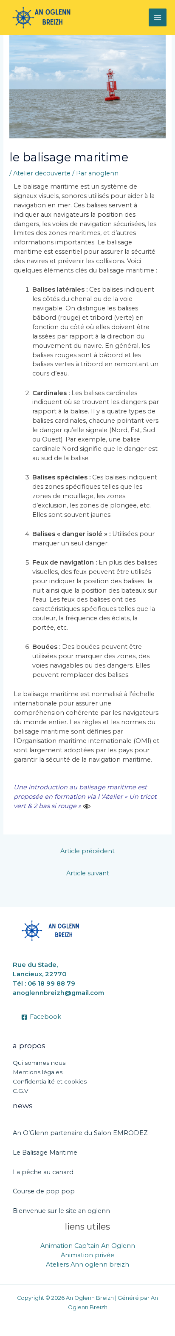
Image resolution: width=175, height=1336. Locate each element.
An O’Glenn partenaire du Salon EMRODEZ (80, 1133)
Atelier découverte (42, 173)
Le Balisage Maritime (45, 1152)
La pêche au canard (43, 1172)
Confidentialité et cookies (50, 1081)
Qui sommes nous (39, 1062)
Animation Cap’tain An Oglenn (87, 1246)
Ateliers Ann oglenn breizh (87, 1264)
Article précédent (87, 851)
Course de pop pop (44, 1191)
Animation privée (87, 1255)
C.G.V (20, 1090)
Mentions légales (37, 1072)
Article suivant (87, 873)
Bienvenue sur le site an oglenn (61, 1211)
